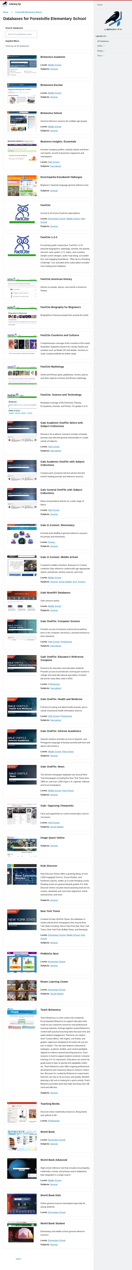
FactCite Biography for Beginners (60, 307)
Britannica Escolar (51, 85)
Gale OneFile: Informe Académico (60, 731)
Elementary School (56, 219)
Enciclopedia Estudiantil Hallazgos (61, 177)
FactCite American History (56, 279)
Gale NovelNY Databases (55, 592)
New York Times (50, 911)
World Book (47, 1131)
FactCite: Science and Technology (60, 394)
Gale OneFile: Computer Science (60, 621)
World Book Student (52, 1223)
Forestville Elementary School (28, 12)
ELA (75, 582)
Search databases (14, 28)
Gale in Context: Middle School (59, 557)
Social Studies (65, 582)
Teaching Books (50, 1103)
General (54, 69)
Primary (51, 542)
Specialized (55, 166)
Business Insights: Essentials (58, 141)
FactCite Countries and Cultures (59, 335)
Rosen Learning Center (54, 981)
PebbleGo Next (49, 953)
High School (53, 162)
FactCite (45, 205)
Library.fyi (15, 4)
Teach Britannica (50, 1009)
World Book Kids (50, 1195)
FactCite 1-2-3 (48, 237)
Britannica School (51, 113)
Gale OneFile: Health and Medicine (61, 699)
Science (81, 582)
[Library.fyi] (4, 4)
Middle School (54, 65)
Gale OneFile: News (52, 766)
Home (5, 12)
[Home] (113, 21)
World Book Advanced (53, 1159)
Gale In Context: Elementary (57, 525)
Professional (66, 642)
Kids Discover (48, 865)
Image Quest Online (52, 837)
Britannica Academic (52, 57)
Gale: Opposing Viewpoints (57, 805)
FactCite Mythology (52, 366)
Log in (18, 1259)
